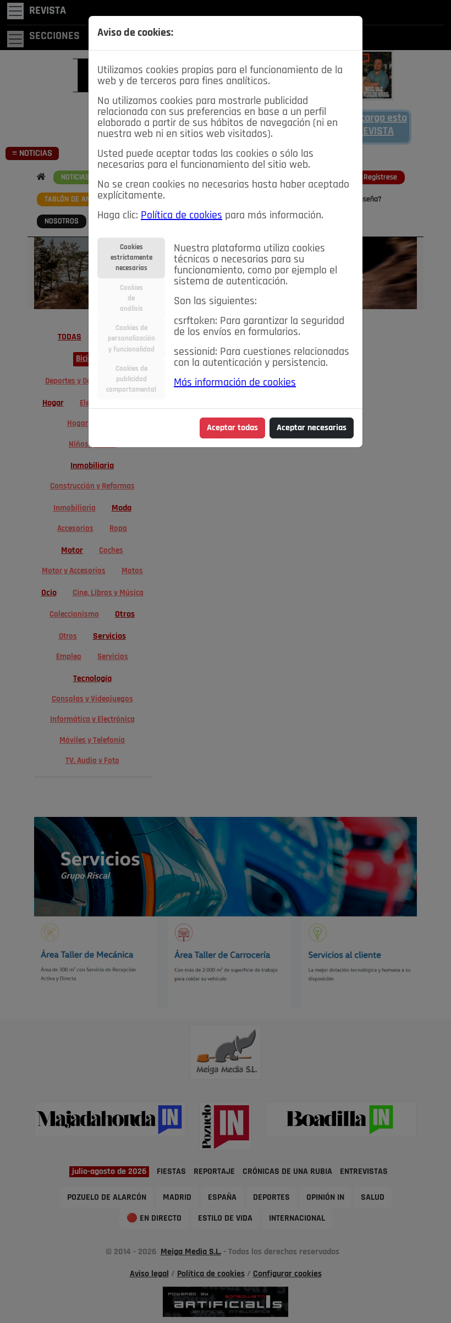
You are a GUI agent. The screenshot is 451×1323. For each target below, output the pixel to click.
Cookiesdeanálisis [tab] (131, 298)
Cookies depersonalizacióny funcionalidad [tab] (131, 339)
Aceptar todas (232, 428)
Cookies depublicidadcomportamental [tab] (131, 379)
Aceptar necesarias (311, 428)
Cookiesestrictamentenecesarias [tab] (131, 258)
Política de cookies (181, 215)
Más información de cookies (235, 382)
